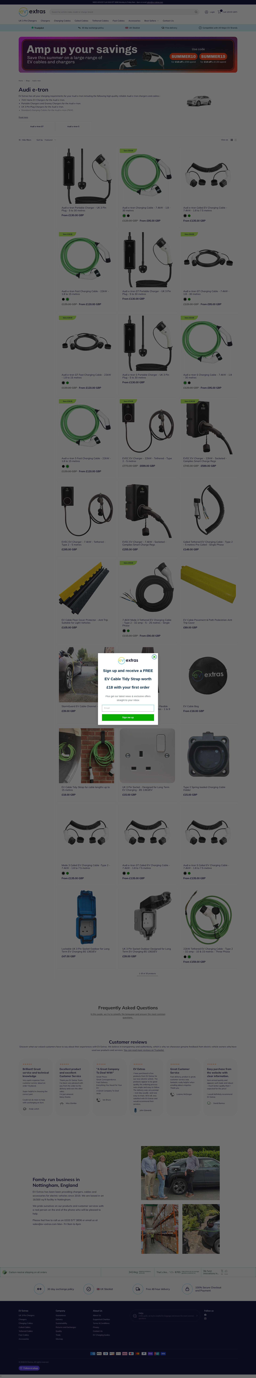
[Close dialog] (154, 656)
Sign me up (128, 717)
